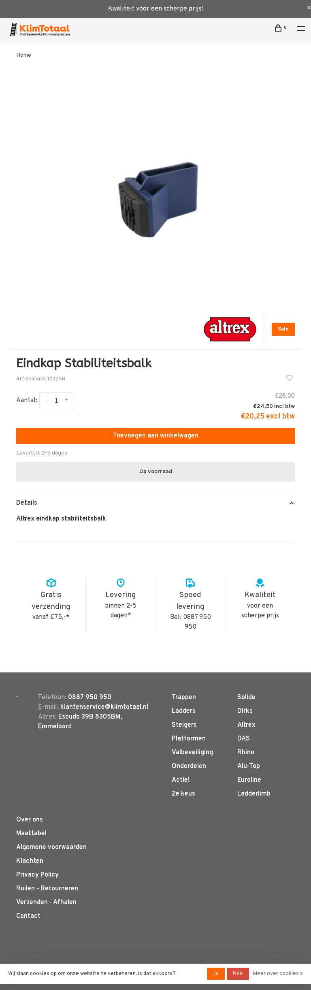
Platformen (189, 739)
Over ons (29, 820)
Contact (28, 916)
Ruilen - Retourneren (47, 889)
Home (23, 55)
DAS (243, 739)
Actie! (181, 780)
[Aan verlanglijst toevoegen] (289, 379)
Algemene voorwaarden (51, 847)
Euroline (249, 780)
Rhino (245, 753)
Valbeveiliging (192, 753)
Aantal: (26, 401)
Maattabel (31, 834)
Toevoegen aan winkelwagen (155, 436)
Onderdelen (189, 766)
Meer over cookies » (278, 974)
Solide (246, 697)
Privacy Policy (37, 875)
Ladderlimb (254, 794)
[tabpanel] (155, 187)
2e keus (183, 794)
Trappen (184, 697)
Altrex (246, 725)
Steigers (184, 725)
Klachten (29, 861)
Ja (216, 973)
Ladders (184, 711)
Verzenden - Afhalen (46, 902)
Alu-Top (248, 766)
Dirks (245, 711)
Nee (238, 973)
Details (26, 503)
